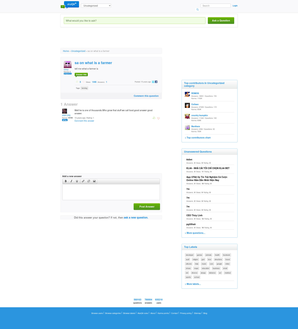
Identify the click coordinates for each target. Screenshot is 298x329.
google (219, 263)
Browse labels (129, 313)
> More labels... (193, 283)
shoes (188, 268)
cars (211, 263)
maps (196, 268)
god (203, 259)
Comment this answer (84, 120)
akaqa (203, 272)
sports (188, 277)
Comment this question (146, 95)
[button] (66, 181)
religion (195, 259)
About (152, 313)
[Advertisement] (117, 40)
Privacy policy (186, 313)
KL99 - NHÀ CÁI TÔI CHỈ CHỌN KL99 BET (208, 168)
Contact (174, 313)
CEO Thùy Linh (194, 215)
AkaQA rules (143, 313)
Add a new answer (72, 176)
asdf (187, 259)
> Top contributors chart (198, 137)
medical (227, 272)
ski (187, 272)
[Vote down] (83, 82)
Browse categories (113, 313)
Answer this (81, 74)
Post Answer (146, 206)
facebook (226, 255)
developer (189, 255)
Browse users (97, 313)
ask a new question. (136, 217)
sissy (66, 69)
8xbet (189, 159)
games (199, 255)
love (209, 259)
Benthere (195, 126)
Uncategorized (78, 50)
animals (208, 255)
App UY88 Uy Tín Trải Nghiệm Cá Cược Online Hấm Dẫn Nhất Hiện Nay (206, 178)
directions (218, 259)
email (225, 268)
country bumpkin (199, 115)
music (204, 263)
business (216, 268)
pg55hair (191, 224)
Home (66, 50)
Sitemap (197, 313)
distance (212, 272)
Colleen (195, 104)
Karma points (163, 313)
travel (228, 259)
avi (220, 272)
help (196, 263)
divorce (194, 272)
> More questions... (195, 232)
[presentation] (66, 181)
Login (235, 5)
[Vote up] (77, 82)
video (227, 263)
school (196, 277)
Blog (205, 313)
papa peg (66, 114)
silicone (189, 263)
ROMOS (195, 93)
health (217, 255)
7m (188, 188)
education (205, 268)
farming (84, 88)
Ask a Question (221, 20)
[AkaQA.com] (69, 5)
